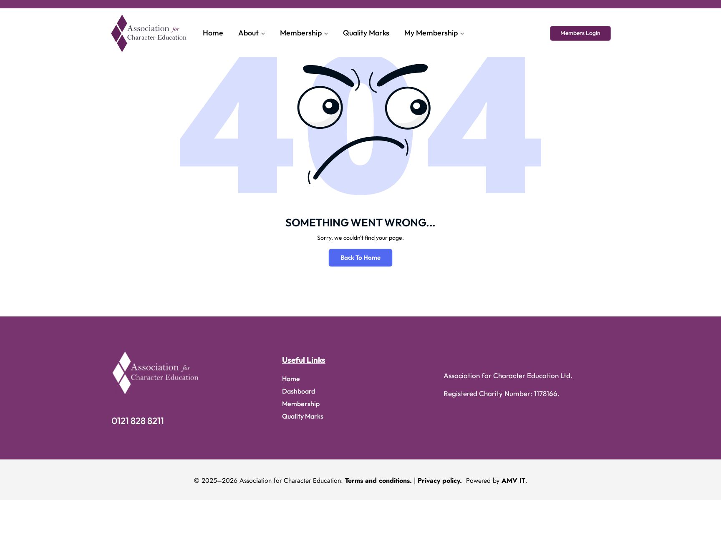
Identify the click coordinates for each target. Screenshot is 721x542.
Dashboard (298, 391)
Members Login (580, 33)
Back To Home (360, 257)
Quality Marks (366, 33)
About (248, 33)
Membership (301, 33)
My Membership (431, 33)
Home (213, 33)
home (291, 378)
